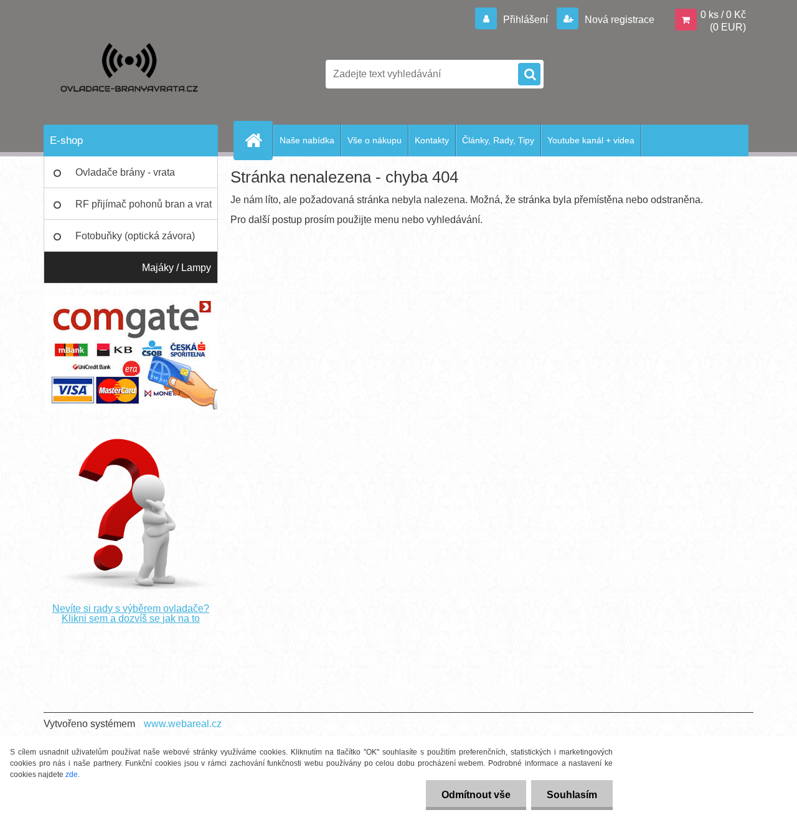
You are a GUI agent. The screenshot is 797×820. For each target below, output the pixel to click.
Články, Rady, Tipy (498, 140)
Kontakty (432, 140)
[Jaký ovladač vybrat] (131, 434)
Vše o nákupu (374, 140)
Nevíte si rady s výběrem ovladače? (130, 608)
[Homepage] (258, 140)
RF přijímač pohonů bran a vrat (143, 204)
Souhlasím (572, 794)
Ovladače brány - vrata (125, 172)
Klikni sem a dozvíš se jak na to (131, 618)
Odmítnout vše (476, 794)
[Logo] (129, 74)
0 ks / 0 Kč (723, 14)
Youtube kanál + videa (590, 140)
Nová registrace (618, 19)
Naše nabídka (307, 140)
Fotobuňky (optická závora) (135, 236)
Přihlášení (525, 19)
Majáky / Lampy (176, 267)
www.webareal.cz (183, 723)
